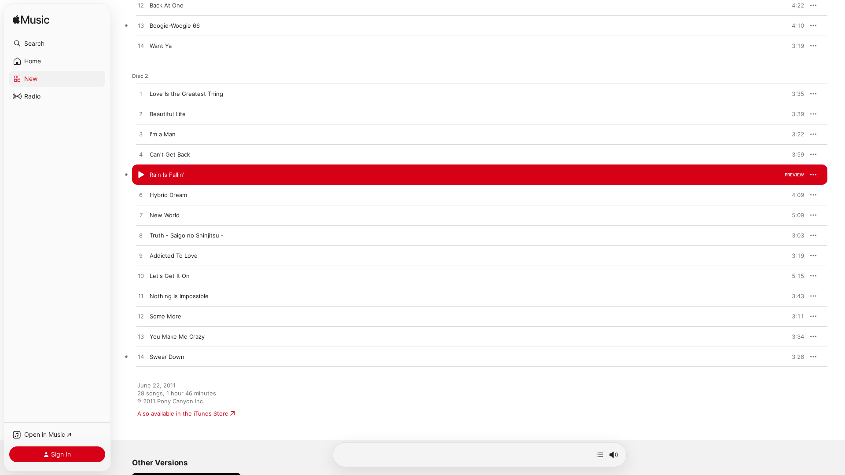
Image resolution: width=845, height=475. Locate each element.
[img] (31, 20)
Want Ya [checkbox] (161, 45)
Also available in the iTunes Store (182, 413)
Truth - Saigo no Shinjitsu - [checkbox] (187, 235)
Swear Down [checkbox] (167, 356)
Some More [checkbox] (165, 316)
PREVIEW (794, 5)
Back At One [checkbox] (167, 5)
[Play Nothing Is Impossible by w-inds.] (141, 296)
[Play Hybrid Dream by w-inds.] (141, 195)
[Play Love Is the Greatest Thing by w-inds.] (141, 94)
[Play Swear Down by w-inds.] (141, 357)
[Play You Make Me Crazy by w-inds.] (141, 337)
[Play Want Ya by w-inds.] (141, 46)
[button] (57, 43)
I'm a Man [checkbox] (163, 134)
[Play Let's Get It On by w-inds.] (141, 276)
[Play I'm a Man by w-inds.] (141, 135)
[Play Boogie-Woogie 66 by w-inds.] (141, 26)
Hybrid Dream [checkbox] (168, 194)
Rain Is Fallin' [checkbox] (167, 174)
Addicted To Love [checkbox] (174, 255)
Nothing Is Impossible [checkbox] (179, 296)
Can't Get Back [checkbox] (170, 154)
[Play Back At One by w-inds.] (141, 6)
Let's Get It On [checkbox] (170, 275)
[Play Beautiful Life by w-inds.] (141, 114)
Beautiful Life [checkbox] (168, 113)
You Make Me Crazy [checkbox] (177, 336)
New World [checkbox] (165, 215)
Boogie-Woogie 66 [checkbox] (175, 25)
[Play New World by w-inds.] (141, 215)
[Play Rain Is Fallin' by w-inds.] (141, 175)
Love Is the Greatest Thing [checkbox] (186, 93)
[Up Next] (600, 455)
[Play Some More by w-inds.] (141, 317)
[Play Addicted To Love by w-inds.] (141, 256)
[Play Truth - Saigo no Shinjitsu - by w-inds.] (141, 236)
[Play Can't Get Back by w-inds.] (141, 155)
